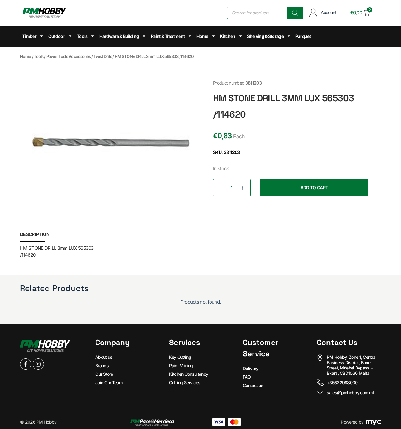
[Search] (295, 13)
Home (202, 36)
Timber (29, 36)
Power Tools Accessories (68, 56)
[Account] (313, 12)
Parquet (303, 36)
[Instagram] (38, 364)
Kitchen (227, 36)
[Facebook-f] (25, 364)
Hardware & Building (119, 36)
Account (328, 12)
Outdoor (56, 36)
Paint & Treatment (168, 36)
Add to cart (314, 187)
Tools (82, 36)
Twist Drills (102, 56)
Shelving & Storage (265, 36)
